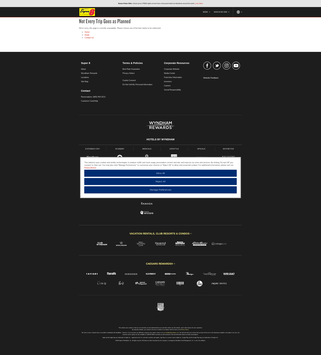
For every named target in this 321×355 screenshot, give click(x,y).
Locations (85, 77)
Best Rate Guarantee (131, 69)
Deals (87, 35)
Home (87, 32)
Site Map (84, 81)
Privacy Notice (129, 73)
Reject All (161, 181)
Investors (168, 81)
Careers (167, 86)
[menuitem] (206, 12)
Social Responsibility (172, 90)
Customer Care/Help (89, 101)
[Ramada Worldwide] (147, 204)
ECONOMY (119, 149)
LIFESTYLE (174, 149)
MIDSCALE (146, 149)
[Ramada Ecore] (147, 213)
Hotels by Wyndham (160, 139)
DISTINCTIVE (228, 149)
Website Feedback (211, 78)
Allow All (160, 173)
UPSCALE (201, 149)
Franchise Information (173, 77)
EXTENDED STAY (92, 149)
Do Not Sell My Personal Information (137, 84)
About (83, 69)
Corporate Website (171, 69)
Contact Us (89, 38)
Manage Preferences (160, 189)
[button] (160, 233)
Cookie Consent (129, 80)
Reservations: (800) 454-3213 (93, 97)
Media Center (169, 73)
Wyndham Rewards (89, 73)
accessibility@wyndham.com (171, 332)
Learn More (199, 3)
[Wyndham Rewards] (160, 125)
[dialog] (160, 177)
